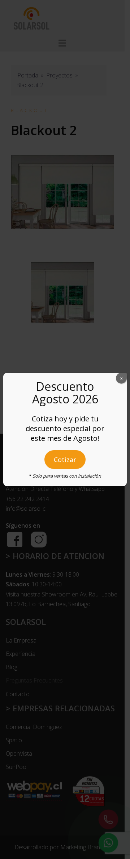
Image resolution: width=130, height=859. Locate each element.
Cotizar (65, 459)
